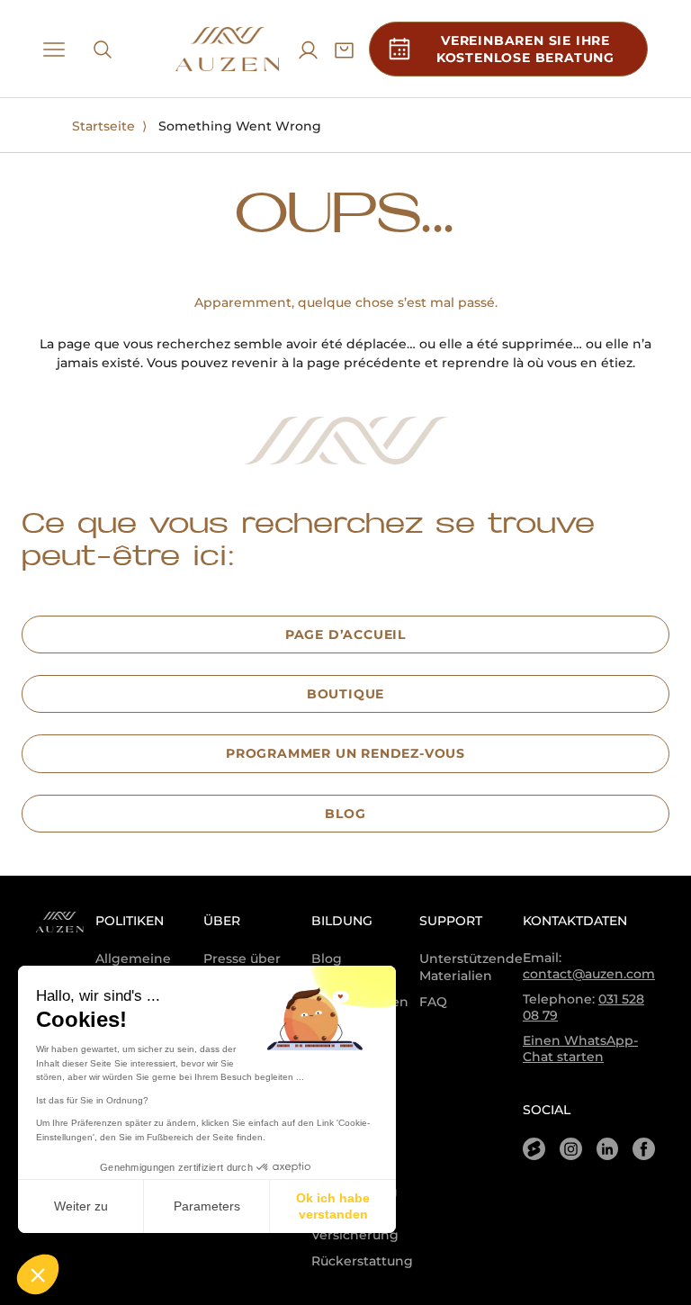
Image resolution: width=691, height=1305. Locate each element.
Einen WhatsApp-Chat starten (580, 1048)
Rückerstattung (362, 1261)
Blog (326, 958)
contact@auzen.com (589, 974)
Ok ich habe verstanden (333, 1206)
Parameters (207, 1206)
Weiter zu (81, 1206)
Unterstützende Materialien (471, 967)
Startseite (103, 126)
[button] (37, 1274)
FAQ (433, 1002)
